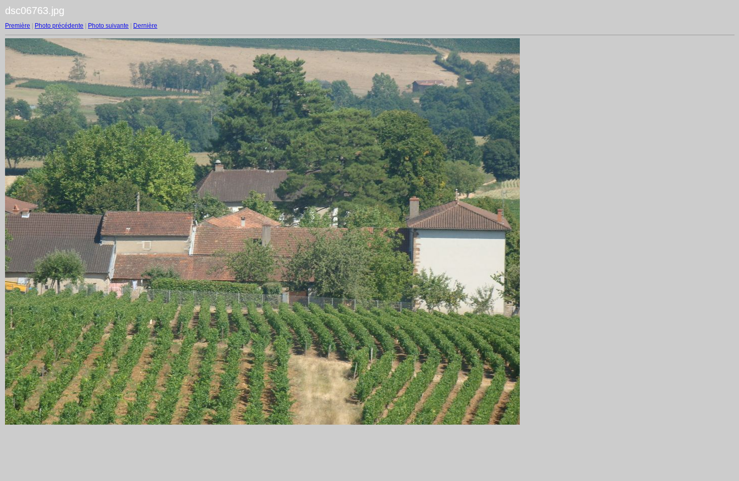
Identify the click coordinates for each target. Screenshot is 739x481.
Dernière (145, 25)
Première (17, 25)
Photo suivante (108, 25)
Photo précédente (59, 25)
